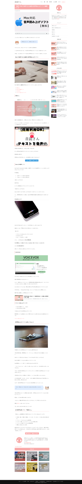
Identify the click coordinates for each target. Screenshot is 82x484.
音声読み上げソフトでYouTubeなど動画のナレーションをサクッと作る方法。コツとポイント (62, 105)
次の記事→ (20, 446)
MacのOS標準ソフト (20, 89)
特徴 (47, 1)
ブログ (20, 481)
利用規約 (37, 481)
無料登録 (58, 18)
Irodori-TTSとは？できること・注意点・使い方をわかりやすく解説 (62, 43)
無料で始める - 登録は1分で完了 (32, 433)
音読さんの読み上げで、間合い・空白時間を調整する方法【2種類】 (62, 82)
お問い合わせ (32, 481)
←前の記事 (16, 446)
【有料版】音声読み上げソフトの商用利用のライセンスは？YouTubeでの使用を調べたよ (62, 100)
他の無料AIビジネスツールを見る (58, 481)
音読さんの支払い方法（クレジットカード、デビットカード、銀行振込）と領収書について (62, 96)
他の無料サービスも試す (55, 36)
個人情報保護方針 (42, 481)
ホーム (42, 1)
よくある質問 (55, 1)
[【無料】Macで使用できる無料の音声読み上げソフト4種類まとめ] (53, 43)
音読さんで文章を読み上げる (56, 27)
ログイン (59, 1)
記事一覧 (53, 34)
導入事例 (50, 1)
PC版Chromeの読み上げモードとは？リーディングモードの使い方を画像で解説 (62, 58)
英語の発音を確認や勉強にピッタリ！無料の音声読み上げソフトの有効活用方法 (62, 110)
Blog (19, 4)
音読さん (16, 4)
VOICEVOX (18, 91)
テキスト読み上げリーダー (21, 92)
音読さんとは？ (54, 25)
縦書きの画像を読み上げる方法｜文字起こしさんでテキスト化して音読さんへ (62, 48)
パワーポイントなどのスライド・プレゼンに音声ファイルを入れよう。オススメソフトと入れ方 (62, 115)
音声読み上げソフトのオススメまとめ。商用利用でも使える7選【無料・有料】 (62, 72)
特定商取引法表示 (49, 481)
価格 (44, 1)
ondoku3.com (28, 442)
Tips (21, 4)
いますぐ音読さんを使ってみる (32, 160)
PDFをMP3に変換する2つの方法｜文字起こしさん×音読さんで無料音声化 (62, 63)
